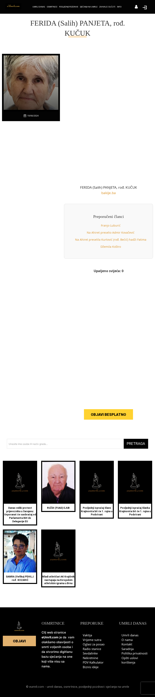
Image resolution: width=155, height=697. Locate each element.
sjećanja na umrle (117, 687)
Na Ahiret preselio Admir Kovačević (110, 232)
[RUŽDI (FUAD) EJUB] (58, 483)
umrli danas (54, 687)
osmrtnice (70, 687)
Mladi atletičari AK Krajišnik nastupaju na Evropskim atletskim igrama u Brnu (58, 580)
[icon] (136, 7)
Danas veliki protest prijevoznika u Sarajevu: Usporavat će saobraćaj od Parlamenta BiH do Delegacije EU (20, 515)
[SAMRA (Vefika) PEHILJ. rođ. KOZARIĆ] (20, 551)
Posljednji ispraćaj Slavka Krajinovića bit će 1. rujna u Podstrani (135, 511)
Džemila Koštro (111, 247)
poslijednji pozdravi (91, 687)
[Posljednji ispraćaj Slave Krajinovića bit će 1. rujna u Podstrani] (97, 483)
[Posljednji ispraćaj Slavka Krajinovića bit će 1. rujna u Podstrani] (135, 483)
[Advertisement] (32, 185)
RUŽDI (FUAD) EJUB (58, 508)
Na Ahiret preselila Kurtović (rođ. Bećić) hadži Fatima (110, 239)
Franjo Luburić (110, 225)
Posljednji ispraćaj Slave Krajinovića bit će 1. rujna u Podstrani (96, 511)
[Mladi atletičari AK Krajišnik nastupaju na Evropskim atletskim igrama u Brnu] (58, 551)
